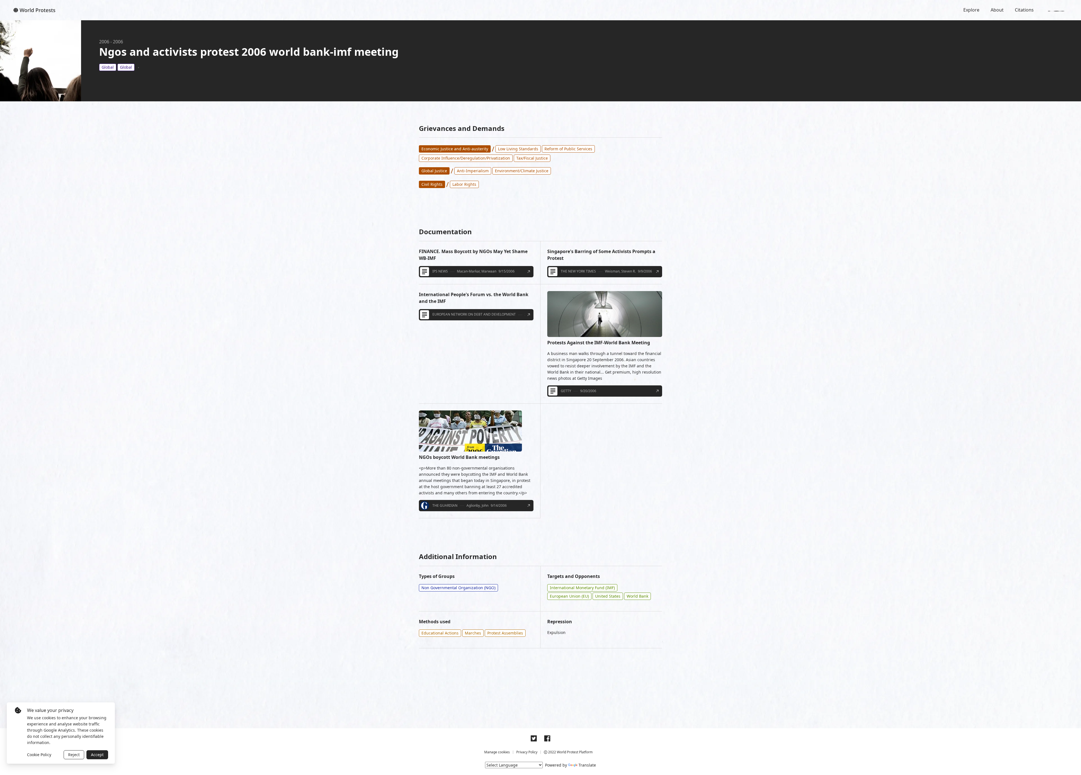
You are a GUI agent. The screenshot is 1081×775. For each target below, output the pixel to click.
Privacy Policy (526, 752)
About (997, 10)
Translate (587, 765)
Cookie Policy (39, 754)
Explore (971, 10)
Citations (1024, 10)
